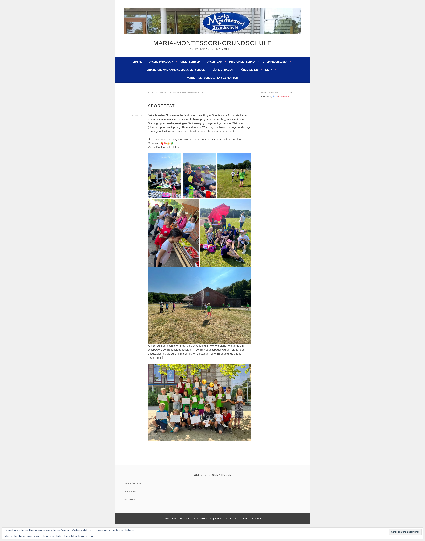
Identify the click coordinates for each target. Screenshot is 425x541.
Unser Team (214, 61)
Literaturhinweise (133, 483)
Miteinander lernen (242, 61)
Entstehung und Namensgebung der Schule (176, 69)
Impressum (129, 499)
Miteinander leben (275, 61)
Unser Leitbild (190, 61)
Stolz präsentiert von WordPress (187, 518)
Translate (284, 96)
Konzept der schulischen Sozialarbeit (212, 77)
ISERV (268, 69)
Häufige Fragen (222, 69)
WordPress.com (250, 518)
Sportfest (161, 106)
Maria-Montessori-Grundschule (212, 43)
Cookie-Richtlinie (85, 536)
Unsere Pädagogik (161, 61)
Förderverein (249, 69)
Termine (136, 61)
